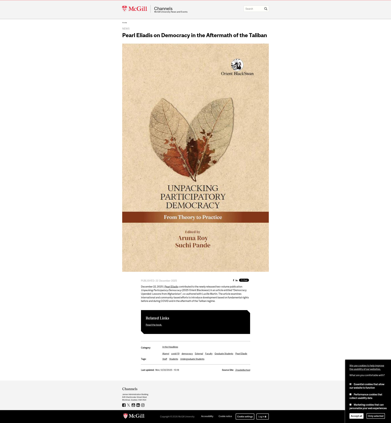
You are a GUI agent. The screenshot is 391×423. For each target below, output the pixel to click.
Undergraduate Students (192, 359)
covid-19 (175, 353)
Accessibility (207, 416)
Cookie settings (245, 416)
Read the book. (154, 324)
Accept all (356, 416)
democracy (187, 353)
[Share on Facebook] (233, 280)
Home (124, 23)
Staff (164, 359)
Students (173, 359)
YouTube (134, 405)
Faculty (208, 353)
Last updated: (147, 370)
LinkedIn (138, 405)
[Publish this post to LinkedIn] (237, 280)
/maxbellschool (242, 370)
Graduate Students (224, 353)
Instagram (143, 405)
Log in (261, 416)
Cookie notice (225, 416)
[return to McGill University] (134, 416)
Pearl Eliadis (171, 286)
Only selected (376, 416)
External (199, 353)
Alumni (165, 353)
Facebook (124, 405)
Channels (163, 8)
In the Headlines (170, 347)
